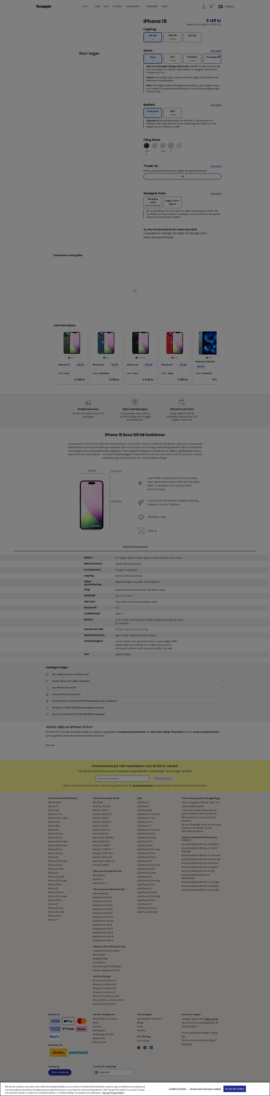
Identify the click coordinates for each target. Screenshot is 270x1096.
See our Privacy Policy (113, 1092)
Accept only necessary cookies (205, 1089)
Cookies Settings (177, 1088)
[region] (135, 1089)
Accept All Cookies (234, 1088)
